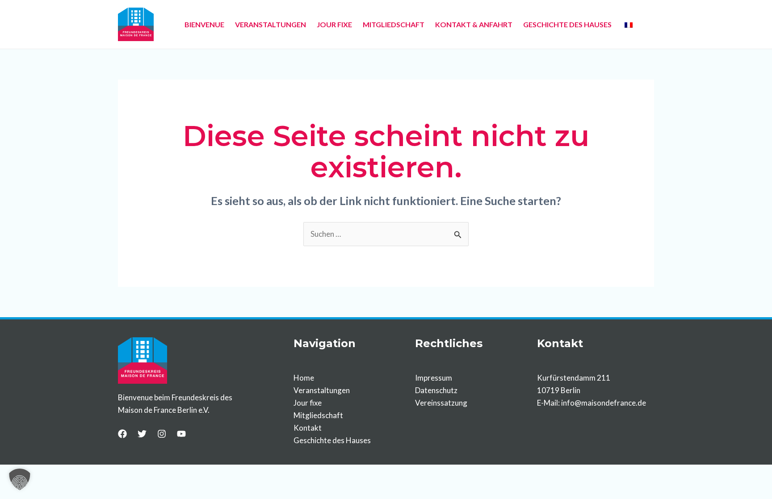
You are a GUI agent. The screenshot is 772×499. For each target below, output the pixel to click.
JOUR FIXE (334, 24)
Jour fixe (308, 402)
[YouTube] (181, 433)
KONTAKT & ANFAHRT (473, 24)
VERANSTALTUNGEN (270, 24)
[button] (19, 479)
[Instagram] (161, 433)
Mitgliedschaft (318, 415)
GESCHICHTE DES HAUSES (567, 24)
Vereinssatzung (441, 402)
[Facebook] (122, 433)
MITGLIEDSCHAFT (393, 24)
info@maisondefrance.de (603, 402)
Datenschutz (436, 390)
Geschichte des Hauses (332, 440)
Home (304, 377)
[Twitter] (142, 433)
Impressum (433, 377)
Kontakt (308, 427)
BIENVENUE (204, 24)
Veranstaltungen (322, 390)
